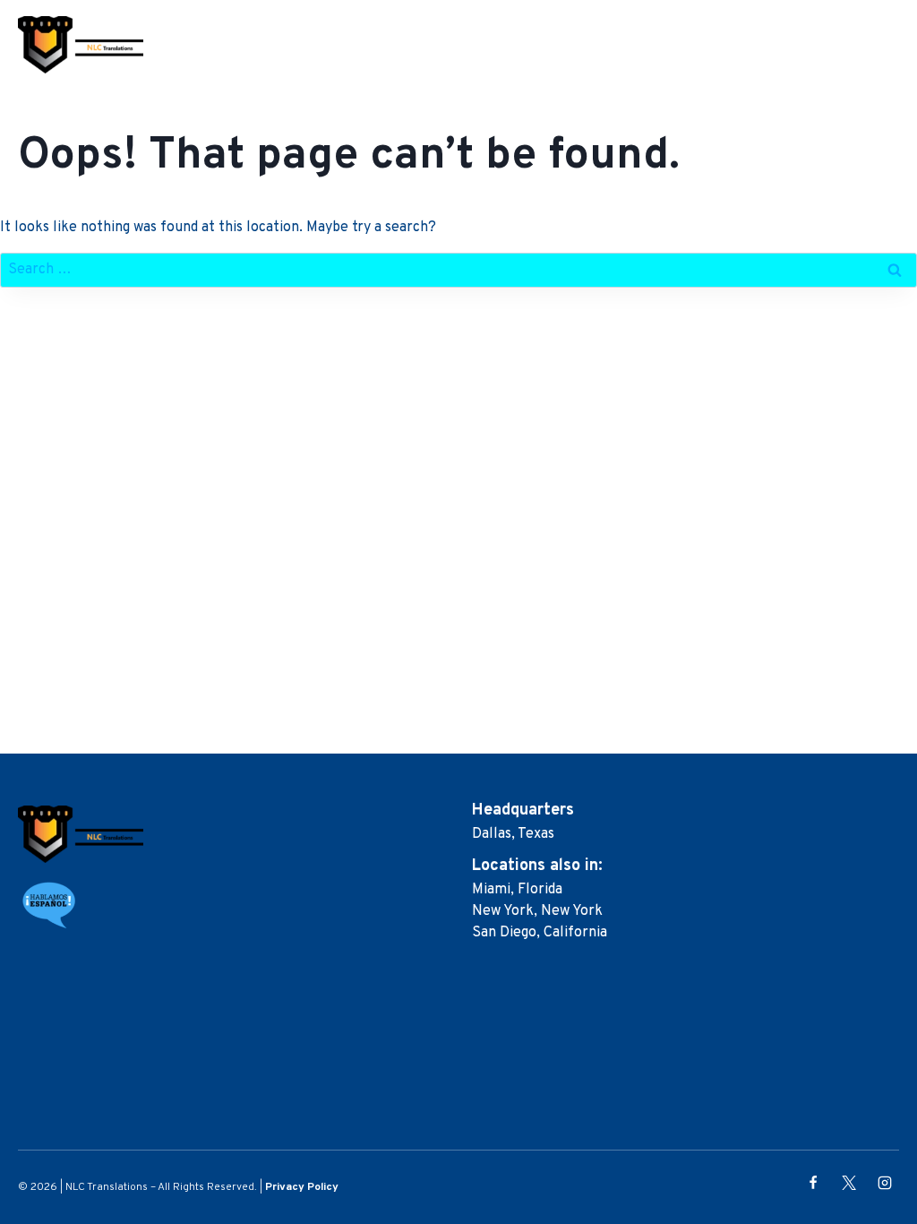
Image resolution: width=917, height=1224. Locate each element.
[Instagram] (884, 1182)
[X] (849, 1182)
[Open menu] (888, 45)
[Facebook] (813, 1182)
